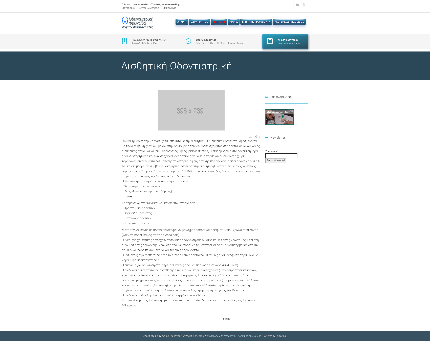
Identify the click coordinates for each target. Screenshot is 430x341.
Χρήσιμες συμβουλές (249, 336)
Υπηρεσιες (219, 21)
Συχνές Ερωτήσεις (149, 8)
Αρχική (181, 21)
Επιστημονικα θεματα (256, 21)
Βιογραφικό (128, 8)
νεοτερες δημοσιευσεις (289, 21)
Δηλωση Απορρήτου (225, 336)
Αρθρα (234, 21)
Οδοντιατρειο (199, 21)
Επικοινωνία (169, 8)
